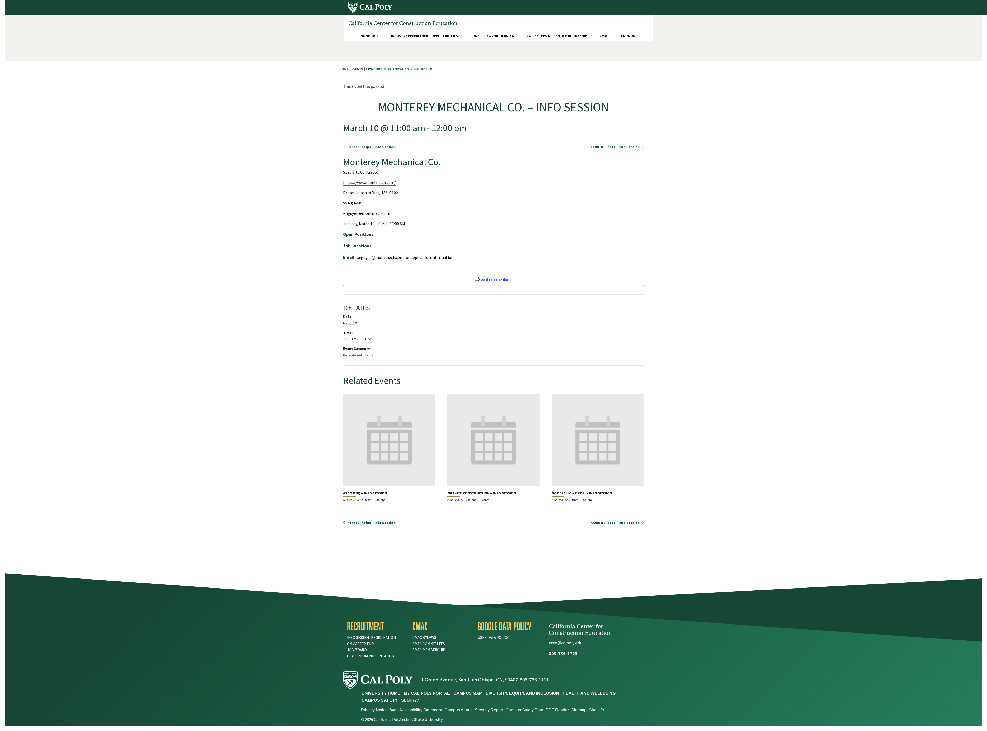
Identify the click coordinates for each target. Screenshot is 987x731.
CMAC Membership (428, 650)
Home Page (369, 36)
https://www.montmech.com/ (369, 182)
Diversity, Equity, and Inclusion (522, 693)
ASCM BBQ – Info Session (365, 493)
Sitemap (579, 710)
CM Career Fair (360, 644)
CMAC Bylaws (424, 637)
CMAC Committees (428, 644)
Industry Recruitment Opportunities (424, 36)
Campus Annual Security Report (473, 710)
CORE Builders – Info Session (616, 147)
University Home (381, 693)
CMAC (604, 36)
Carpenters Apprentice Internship (557, 36)
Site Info (596, 710)
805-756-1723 (563, 653)
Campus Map (467, 693)
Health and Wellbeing (589, 693)
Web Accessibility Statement (416, 710)
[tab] (375, 626)
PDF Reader (557, 710)
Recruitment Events (358, 355)
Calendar (629, 36)
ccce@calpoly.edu (565, 643)
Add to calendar (494, 279)
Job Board (357, 650)
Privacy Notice (374, 710)
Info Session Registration (371, 637)
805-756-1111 (534, 680)
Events (357, 69)
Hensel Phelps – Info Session (371, 147)
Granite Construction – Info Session (481, 493)
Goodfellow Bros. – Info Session (582, 493)
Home (344, 69)
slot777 (410, 700)
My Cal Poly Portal (427, 693)
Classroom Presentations (371, 656)
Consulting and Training (492, 36)
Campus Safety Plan (524, 710)
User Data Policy (493, 637)
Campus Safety (380, 700)
